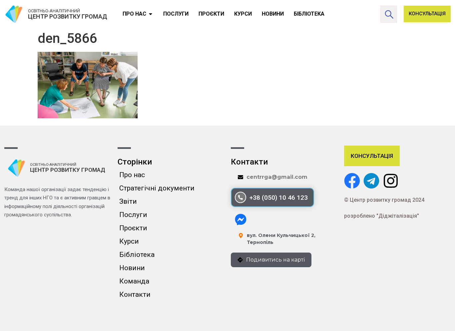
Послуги (133, 215)
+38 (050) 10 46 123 (278, 197)
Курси (129, 241)
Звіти (128, 201)
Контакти (135, 294)
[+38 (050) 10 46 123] (240, 197)
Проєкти (133, 228)
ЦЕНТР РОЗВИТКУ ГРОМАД (67, 16)
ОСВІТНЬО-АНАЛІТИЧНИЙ (54, 10)
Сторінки (135, 161)
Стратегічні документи (157, 188)
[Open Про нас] (150, 14)
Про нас (132, 175)
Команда (134, 281)
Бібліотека (137, 255)
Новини (132, 268)
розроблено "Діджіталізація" (381, 216)
